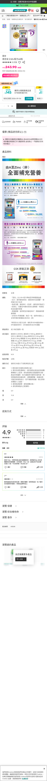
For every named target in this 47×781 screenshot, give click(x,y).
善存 (4, 56)
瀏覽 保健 (7, 506)
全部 (3, 448)
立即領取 (29, 99)
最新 (8, 448)
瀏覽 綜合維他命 (10, 512)
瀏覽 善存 (7, 517)
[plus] (12, 106)
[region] (23, 773)
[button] (44, 10)
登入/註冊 (20, 559)
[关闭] (44, 768)
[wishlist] (19, 62)
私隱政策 (25, 779)
